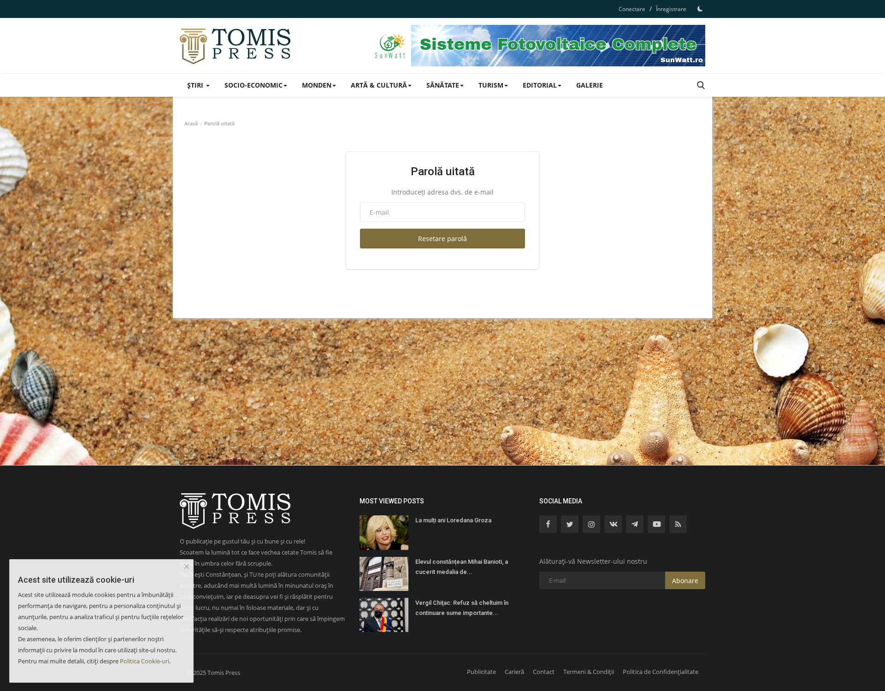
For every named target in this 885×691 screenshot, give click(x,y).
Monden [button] (316, 85)
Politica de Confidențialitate (660, 671)
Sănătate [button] (442, 85)
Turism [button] (490, 85)
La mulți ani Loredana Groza (453, 520)
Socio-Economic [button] (253, 85)
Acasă (191, 123)
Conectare (632, 9)
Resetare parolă (442, 238)
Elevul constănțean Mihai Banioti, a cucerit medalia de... (461, 566)
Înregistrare (671, 9)
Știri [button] (196, 85)
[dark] (700, 9)
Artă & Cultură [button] (379, 85)
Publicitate (481, 671)
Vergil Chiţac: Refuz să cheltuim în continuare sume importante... (461, 607)
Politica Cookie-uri (144, 661)
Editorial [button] (540, 85)
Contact (544, 671)
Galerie (589, 85)
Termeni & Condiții (588, 671)
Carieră (514, 671)
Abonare (685, 580)
